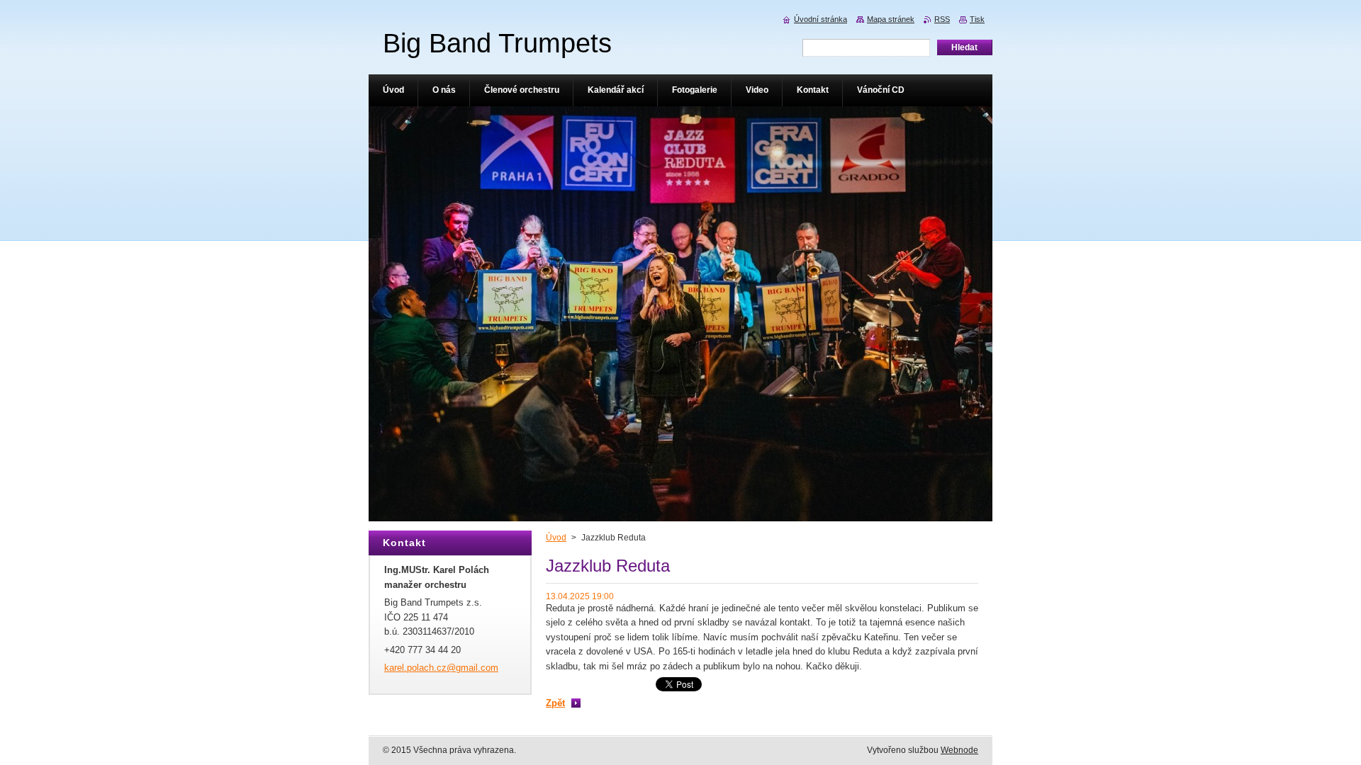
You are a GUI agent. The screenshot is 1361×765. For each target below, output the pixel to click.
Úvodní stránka (820, 19)
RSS (942, 19)
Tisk (977, 19)
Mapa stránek (890, 19)
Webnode (959, 750)
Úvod (556, 537)
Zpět (555, 703)
